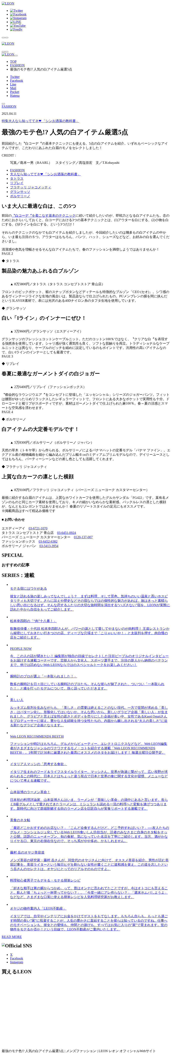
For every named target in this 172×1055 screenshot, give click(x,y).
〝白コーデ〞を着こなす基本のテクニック (44, 215)
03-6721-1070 (38, 528)
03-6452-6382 (48, 541)
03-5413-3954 (48, 546)
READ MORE (12, 937)
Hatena (15, 95)
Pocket (14, 92)
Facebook (16, 80)
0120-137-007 (83, 537)
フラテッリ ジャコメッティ (30, 187)
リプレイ (16, 183)
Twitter (15, 77)
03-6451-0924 (66, 532)
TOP (13, 61)
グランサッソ (20, 191)
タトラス (16, 178)
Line (13, 84)
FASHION (17, 65)
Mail (13, 88)
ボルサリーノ (20, 196)
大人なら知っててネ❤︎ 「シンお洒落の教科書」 (40, 121)
